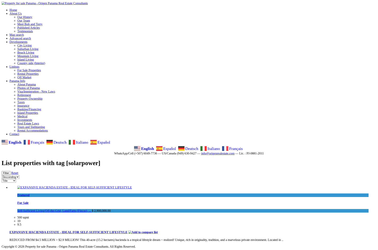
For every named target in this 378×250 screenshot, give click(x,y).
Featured (23, 195)
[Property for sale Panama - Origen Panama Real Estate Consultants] (45, 3)
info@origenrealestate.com (217, 153)
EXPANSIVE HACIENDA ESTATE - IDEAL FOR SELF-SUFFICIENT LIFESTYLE (68, 232)
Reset (14, 173)
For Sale (23, 202)
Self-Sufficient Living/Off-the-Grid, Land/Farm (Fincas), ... (54, 210)
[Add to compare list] (143, 232)
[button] (15, 13)
